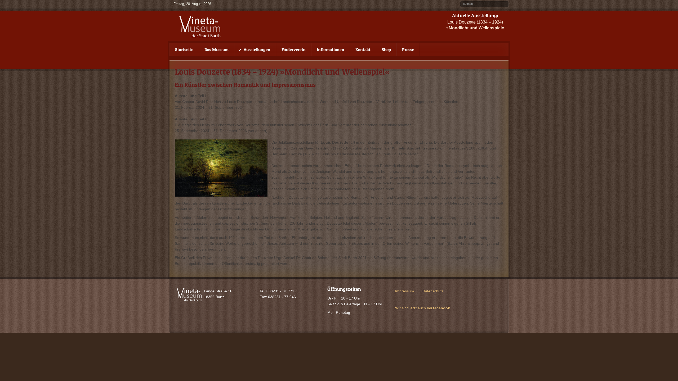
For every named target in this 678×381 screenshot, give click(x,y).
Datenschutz (432, 291)
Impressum (404, 291)
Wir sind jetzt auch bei (422, 308)
